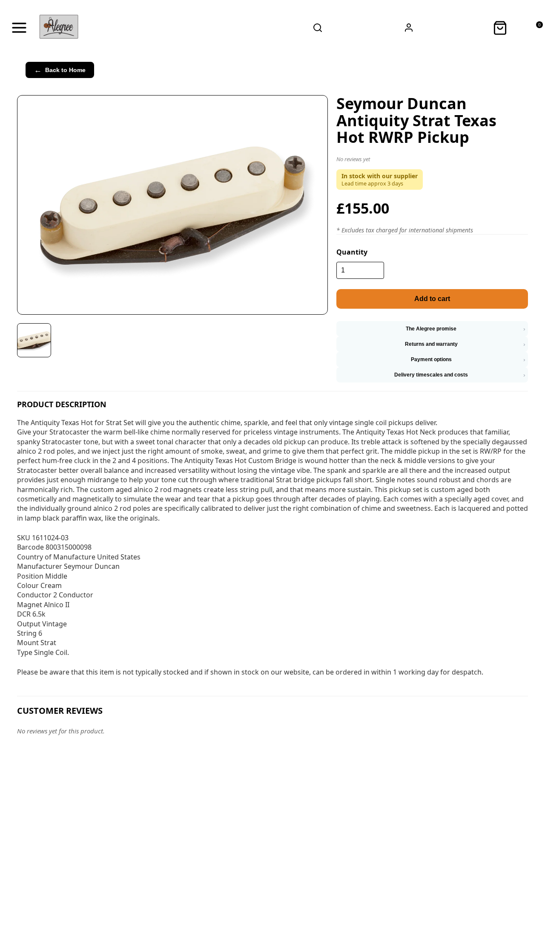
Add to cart (432, 298)
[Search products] (317, 27)
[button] (432, 160)
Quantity (351, 252)
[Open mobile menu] (19, 28)
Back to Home (60, 70)
